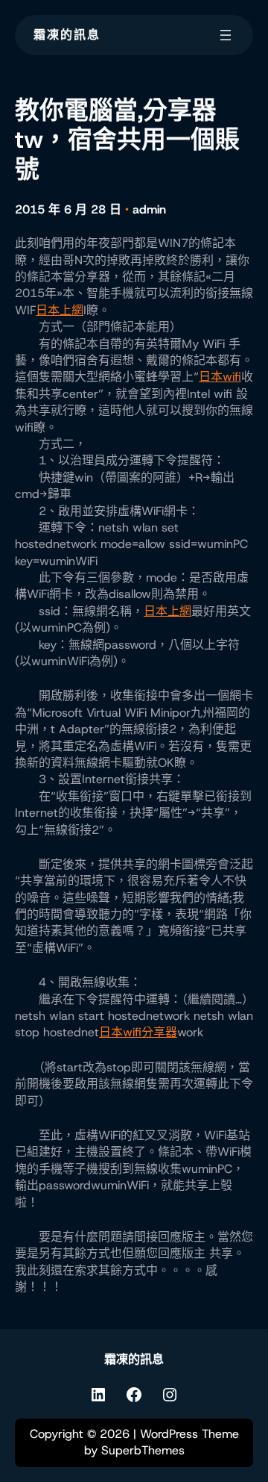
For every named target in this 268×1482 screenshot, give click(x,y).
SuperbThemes (143, 1450)
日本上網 (59, 310)
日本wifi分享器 (138, 1032)
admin (149, 209)
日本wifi (220, 376)
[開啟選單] (225, 35)
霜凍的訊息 (67, 35)
